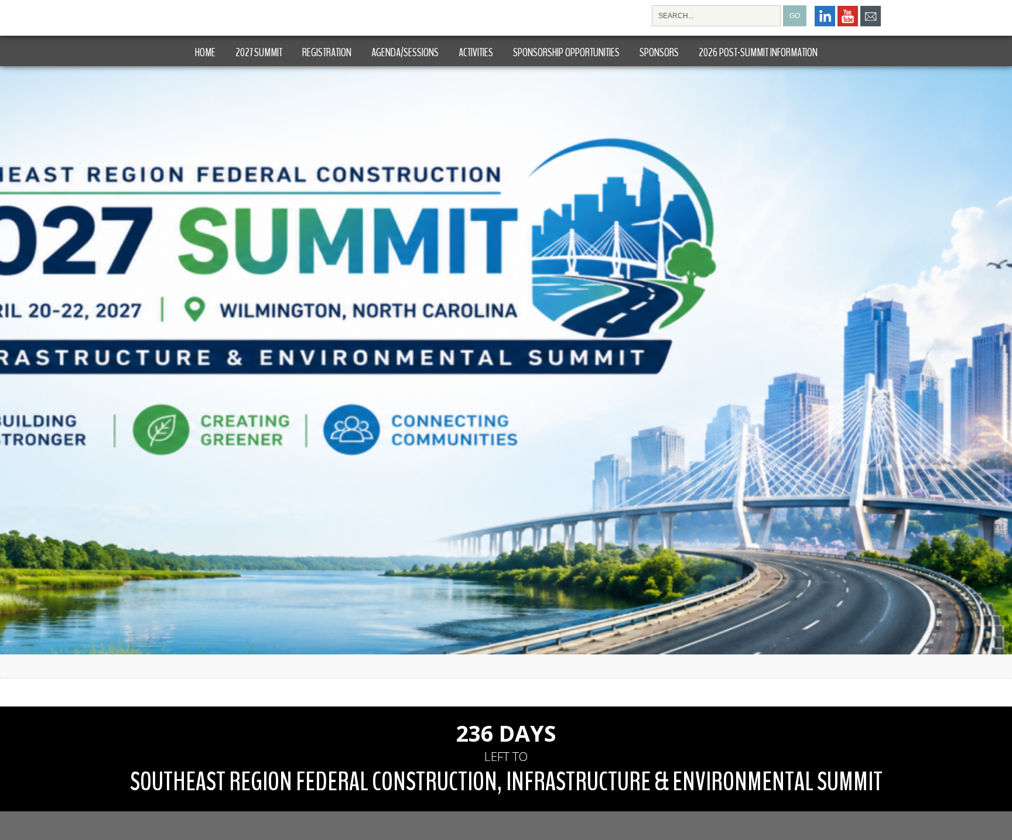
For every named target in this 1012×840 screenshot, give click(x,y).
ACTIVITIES (476, 52)
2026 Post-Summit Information (758, 52)
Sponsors (659, 52)
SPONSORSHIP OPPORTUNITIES (566, 52)
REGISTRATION (326, 52)
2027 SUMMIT (258, 52)
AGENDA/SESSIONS (405, 52)
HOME (205, 52)
